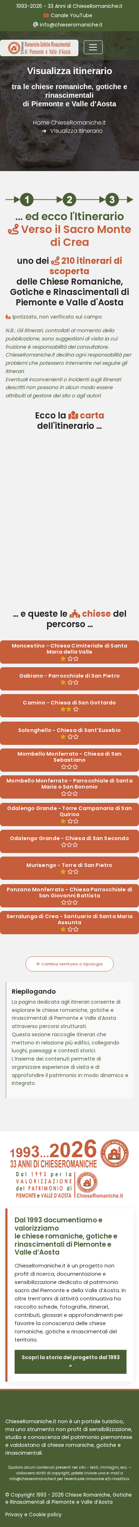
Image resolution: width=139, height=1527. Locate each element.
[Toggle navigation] (93, 47)
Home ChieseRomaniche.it (69, 122)
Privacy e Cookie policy (33, 1514)
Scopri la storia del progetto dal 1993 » (71, 1361)
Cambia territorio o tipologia (71, 964)
